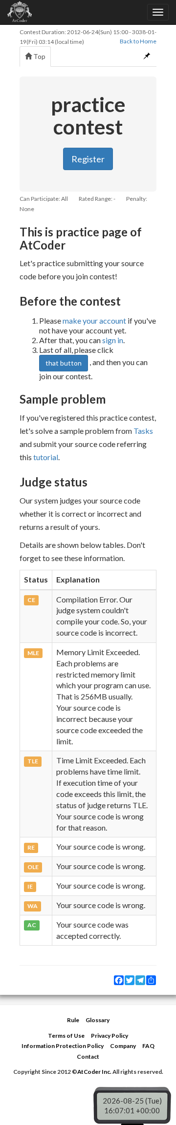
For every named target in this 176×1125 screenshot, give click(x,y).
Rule (73, 1020)
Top (38, 56)
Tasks (143, 430)
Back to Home (138, 41)
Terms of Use (66, 1035)
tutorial (45, 457)
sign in (112, 340)
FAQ (148, 1045)
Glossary (98, 1020)
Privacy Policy (109, 1035)
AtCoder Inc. (94, 1071)
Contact (88, 1056)
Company (123, 1045)
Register (88, 159)
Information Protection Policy (63, 1045)
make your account (94, 320)
